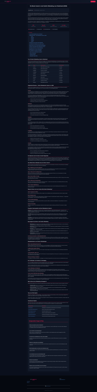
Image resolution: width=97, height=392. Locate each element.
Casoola (32, 36)
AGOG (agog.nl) (30, 307)
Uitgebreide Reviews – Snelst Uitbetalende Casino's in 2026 (37, 35)
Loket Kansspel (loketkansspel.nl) (32, 309)
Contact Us (28, 381)
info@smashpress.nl (62, 379)
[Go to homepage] (8, 1)
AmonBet (32, 41)
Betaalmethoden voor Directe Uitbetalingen (35, 49)
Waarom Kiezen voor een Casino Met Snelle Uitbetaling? (37, 45)
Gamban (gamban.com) (31, 312)
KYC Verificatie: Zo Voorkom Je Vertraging (35, 50)
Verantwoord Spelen (33, 54)
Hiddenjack (32, 37)
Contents (30, 32)
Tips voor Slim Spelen (33, 53)
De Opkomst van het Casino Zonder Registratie (36, 42)
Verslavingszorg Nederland (32, 314)
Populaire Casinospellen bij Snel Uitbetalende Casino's (37, 46)
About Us (28, 382)
